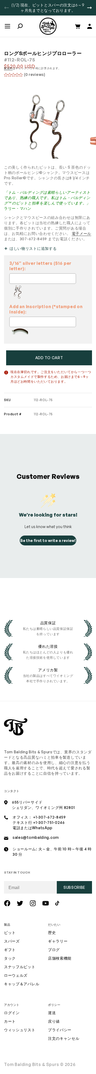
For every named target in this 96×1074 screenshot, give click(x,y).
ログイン (12, 1012)
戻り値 (54, 1021)
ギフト (10, 949)
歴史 (52, 932)
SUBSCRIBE (74, 887)
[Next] (89, 7)
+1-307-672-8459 (49, 817)
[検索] (20, 26)
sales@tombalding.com (36, 837)
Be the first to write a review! (48, 540)
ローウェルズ (15, 975)
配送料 (8, 68)
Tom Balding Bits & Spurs (31, 1064)
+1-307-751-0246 (49, 822)
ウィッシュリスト (19, 1030)
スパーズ (12, 941)
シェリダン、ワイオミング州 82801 (43, 807)
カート (10, 1021)
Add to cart (49, 357)
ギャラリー (58, 941)
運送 (52, 1012)
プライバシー (59, 1030)
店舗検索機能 (59, 958)
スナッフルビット (19, 966)
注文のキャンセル (63, 1038)
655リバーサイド (27, 802)
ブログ (54, 949)
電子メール (81, 233)
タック (10, 958)
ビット (10, 932)
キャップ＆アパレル (21, 984)
